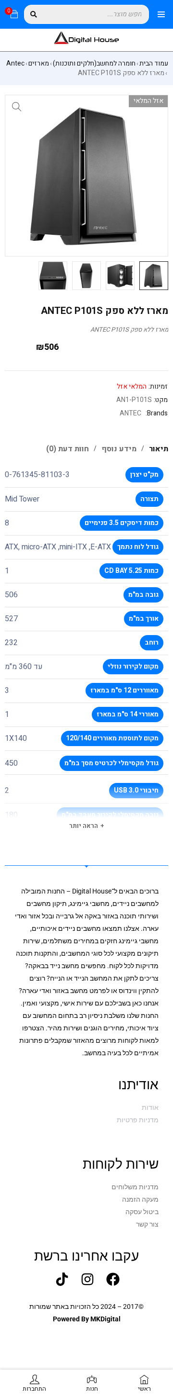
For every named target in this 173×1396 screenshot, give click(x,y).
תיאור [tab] (158, 449)
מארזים (38, 63)
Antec (15, 63)
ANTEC (130, 413)
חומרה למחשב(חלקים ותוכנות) (94, 63)
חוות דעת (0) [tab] (67, 449)
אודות (150, 1107)
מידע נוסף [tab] (118, 449)
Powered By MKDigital (87, 1319)
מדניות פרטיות (138, 1120)
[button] (17, 107)
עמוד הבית (153, 63)
